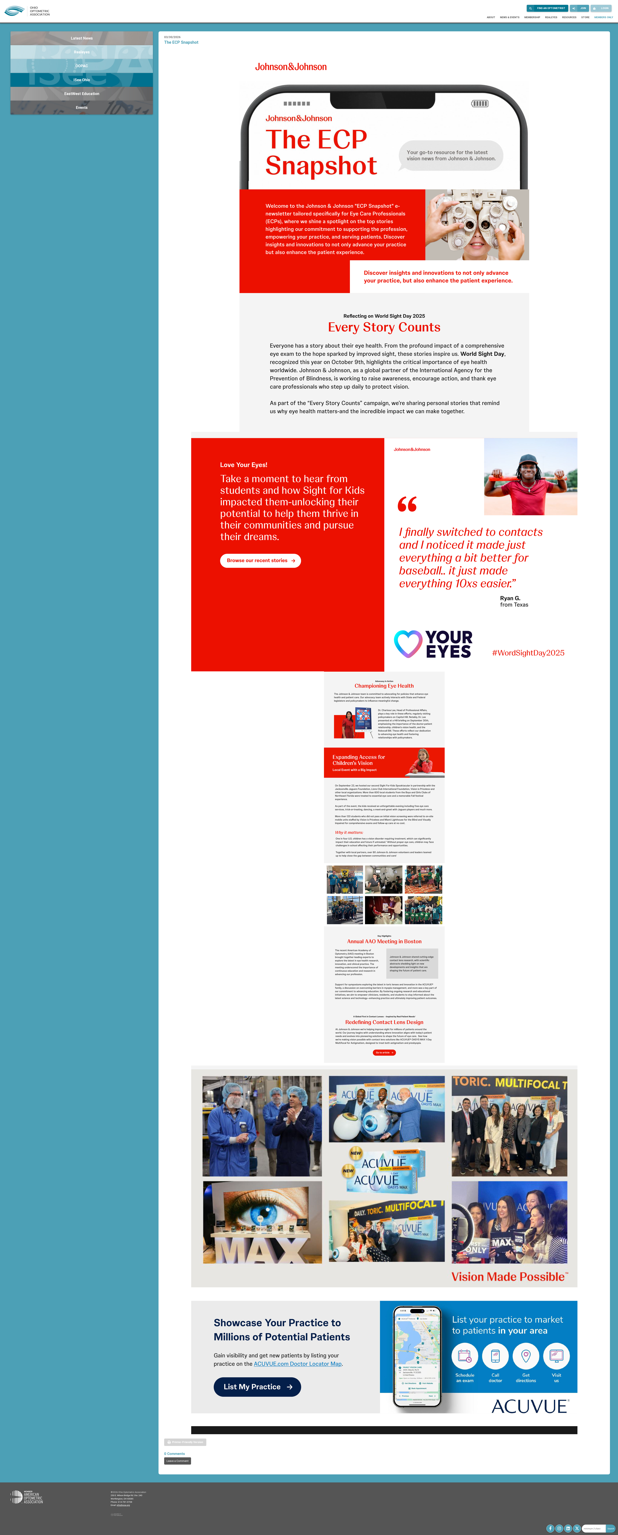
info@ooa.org (123, 1505)
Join (583, 8)
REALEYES (551, 17)
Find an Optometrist (551, 8)
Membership (532, 17)
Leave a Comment (178, 1461)
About (491, 17)
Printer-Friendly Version (187, 1442)
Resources (569, 17)
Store (585, 17)
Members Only (603, 17)
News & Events (510, 17)
